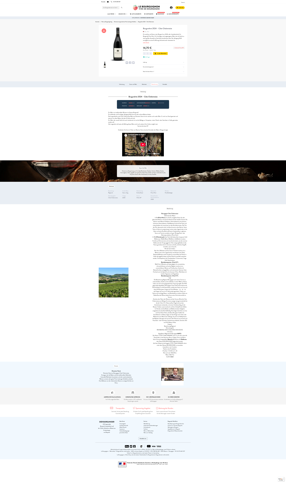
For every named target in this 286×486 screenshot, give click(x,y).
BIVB (171, 357)
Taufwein (146, 429)
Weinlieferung (147, 424)
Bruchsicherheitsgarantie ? (148, 67)
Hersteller (165, 84)
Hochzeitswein (147, 427)
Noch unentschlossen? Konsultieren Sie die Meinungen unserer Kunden (165, 412)
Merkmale (144, 84)
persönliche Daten (123, 433)
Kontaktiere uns (143, 438)
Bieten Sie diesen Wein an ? (148, 71)
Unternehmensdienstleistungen (151, 425)
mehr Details (146, 42)
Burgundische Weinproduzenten (175, 431)
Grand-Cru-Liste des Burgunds (175, 425)
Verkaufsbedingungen (124, 431)
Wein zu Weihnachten (149, 431)
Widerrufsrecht (122, 427)
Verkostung (121, 84)
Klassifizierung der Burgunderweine (176, 424)
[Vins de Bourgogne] (146, 7)
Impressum (122, 429)
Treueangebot (122, 424)
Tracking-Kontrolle (123, 425)
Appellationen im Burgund (174, 429)
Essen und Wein (133, 84)
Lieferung (145, 62)
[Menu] (284, 478)
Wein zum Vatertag (148, 433)
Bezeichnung (154, 84)
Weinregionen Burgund (173, 427)
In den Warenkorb (160, 53)
